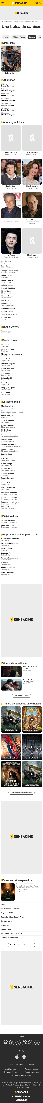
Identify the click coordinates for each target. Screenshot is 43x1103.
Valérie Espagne (7, 425)
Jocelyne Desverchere (9, 271)
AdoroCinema (30, 1072)
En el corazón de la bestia (10, 909)
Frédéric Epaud (7, 285)
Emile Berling (6, 266)
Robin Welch (6, 459)
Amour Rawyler (7, 415)
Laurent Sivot (6, 454)
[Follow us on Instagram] (25, 1042)
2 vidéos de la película (21, 696)
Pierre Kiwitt (6, 291)
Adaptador (5, 94)
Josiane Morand (7, 473)
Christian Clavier (11, 220)
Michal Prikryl (6, 464)
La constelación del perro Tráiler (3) (32, 785)
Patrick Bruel (10, 186)
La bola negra (6, 925)
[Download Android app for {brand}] (25, 1056)
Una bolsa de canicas (21, 26)
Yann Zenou (6, 344)
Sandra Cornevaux (8, 520)
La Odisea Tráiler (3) (32, 758)
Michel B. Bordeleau (9, 497)
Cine (9, 21)
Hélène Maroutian (8, 488)
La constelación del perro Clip (11, 730)
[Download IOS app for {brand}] (18, 1056)
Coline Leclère (6, 275)
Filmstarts (28, 1069)
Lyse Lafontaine (7, 368)
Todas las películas (17, 21)
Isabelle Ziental (7, 311)
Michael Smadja (7, 317)
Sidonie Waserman (8, 444)
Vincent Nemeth (7, 296)
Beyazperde (8, 1072)
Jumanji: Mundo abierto (9, 937)
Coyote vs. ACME (7, 913)
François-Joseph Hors (10, 502)
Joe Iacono (5, 373)
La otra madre (6, 929)
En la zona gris (6, 921)
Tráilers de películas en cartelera (21, 792)
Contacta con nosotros (24, 1083)
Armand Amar (6, 331)
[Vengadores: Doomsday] (8, 892)
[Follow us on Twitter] (18, 1042)
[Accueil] (19, 3)
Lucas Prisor (6, 304)
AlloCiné (8, 1069)
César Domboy (32, 255)
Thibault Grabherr (8, 507)
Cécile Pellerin (6, 440)
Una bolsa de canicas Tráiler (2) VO (30, 681)
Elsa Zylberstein (32, 186)
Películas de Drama (30, 21)
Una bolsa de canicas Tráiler (30, 667)
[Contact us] (37, 1042)
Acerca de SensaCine (8, 1083)
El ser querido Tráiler (11, 785)
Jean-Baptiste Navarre (9, 314)
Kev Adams (11, 255)
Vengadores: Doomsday (24, 884)
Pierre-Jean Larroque (9, 435)
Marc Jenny (5, 392)
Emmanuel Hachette (9, 492)
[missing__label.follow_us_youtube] (6, 1042)
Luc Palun (5, 301)
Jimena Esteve (6, 483)
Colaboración (6, 103)
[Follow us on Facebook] (12, 1042)
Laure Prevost (6, 411)
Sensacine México (19, 1075)
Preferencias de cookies (22, 1087)
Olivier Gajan (6, 430)
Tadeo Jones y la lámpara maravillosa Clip (32, 730)
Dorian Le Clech (11, 152)
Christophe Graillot (8, 406)
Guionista (4, 84)
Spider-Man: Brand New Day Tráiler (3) (11, 758)
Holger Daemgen (7, 280)
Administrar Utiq (26, 1085)
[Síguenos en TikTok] (31, 1042)
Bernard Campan (32, 220)
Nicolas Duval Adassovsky (11, 354)
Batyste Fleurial (32, 152)
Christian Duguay (11, 73)
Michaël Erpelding (8, 288)
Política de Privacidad (12, 1085)
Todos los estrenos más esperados (21, 945)
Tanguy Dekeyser (8, 388)
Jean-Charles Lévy (8, 359)
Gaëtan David (6, 378)
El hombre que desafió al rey (11, 933)
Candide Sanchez (8, 308)
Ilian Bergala (6, 261)
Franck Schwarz (7, 449)
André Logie (6, 383)
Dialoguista (5, 108)
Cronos (3, 905)
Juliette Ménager (7, 420)
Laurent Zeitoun (7, 349)
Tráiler (18, 891)
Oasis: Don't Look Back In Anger (12, 917)
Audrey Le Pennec (8, 525)
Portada (4, 21)
